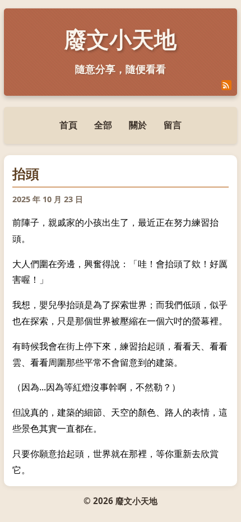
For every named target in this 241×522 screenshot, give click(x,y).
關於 (138, 125)
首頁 (68, 125)
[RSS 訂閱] (226, 85)
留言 (173, 125)
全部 (103, 125)
